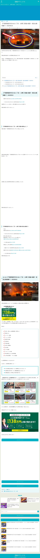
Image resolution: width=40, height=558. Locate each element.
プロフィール (18, 4)
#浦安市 (12, 250)
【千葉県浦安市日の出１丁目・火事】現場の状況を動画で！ (14, 84)
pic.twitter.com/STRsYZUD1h (16, 98)
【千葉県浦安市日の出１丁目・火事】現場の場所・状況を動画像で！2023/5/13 (18, 80)
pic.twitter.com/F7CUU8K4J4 (15, 230)
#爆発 (19, 250)
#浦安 (5, 239)
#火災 (7, 239)
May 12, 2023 (21, 101)
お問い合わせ (12, 4)
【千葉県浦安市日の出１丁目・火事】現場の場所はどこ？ (14, 82)
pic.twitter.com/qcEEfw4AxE (13, 239)
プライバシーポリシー (5, 4)
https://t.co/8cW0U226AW (16, 244)
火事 (7, 21)
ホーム (3, 21)
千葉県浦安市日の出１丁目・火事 (11, 491)
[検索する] (38, 511)
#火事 (15, 250)
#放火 (17, 250)
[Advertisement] (20, 13)
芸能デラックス (20, 1)
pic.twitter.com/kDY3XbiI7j (25, 250)
